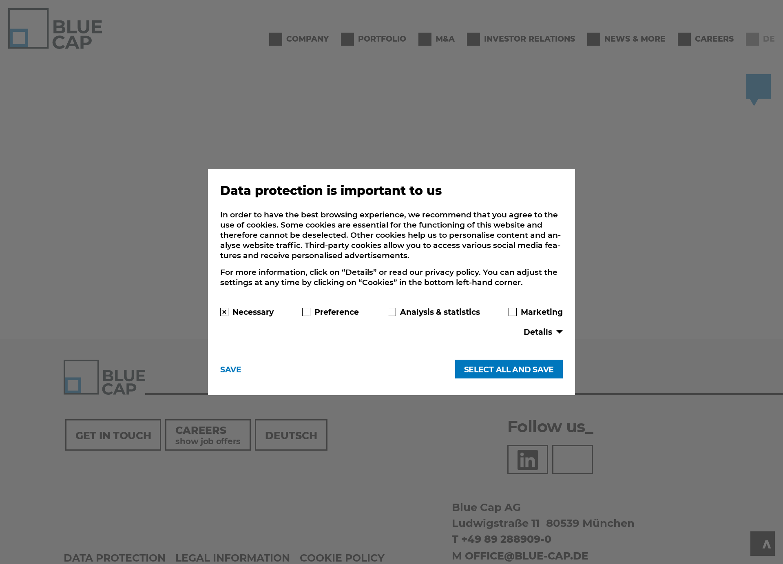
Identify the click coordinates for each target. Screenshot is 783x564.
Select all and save (509, 369)
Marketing (542, 311)
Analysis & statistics (440, 311)
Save (230, 369)
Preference (336, 311)
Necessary (253, 311)
